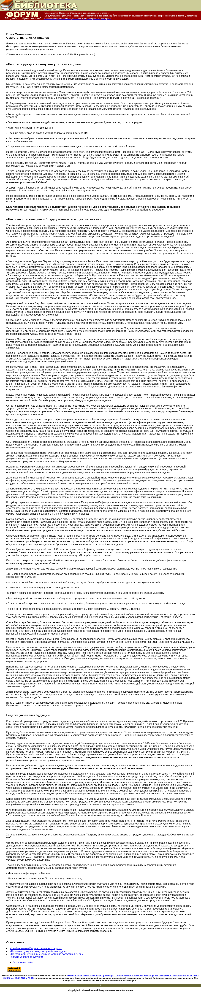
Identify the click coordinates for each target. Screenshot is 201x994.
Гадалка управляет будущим (26, 957)
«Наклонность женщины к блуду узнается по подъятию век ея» (46, 954)
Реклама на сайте (23, 962)
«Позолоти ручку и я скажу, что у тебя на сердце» (38, 951)
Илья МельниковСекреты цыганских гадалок (36, 948)
